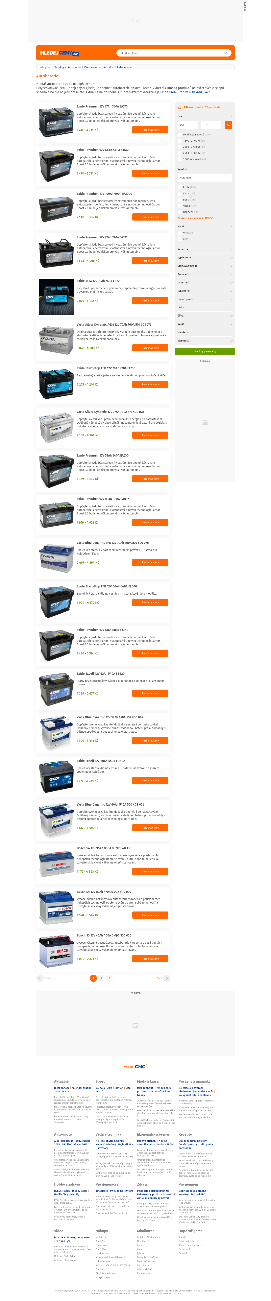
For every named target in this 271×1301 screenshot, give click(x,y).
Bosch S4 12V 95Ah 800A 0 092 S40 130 (104, 848)
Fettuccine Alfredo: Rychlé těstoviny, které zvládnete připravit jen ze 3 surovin (196, 1163)
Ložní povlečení (144, 1269)
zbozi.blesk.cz (102, 1253)
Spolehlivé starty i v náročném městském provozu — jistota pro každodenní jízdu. (117, 552)
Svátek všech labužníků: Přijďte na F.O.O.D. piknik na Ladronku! (195, 1155)
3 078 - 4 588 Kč (88, 347)
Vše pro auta (92, 67)
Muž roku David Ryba (64, 1256)
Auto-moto (74, 67)
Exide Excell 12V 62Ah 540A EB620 (101, 673)
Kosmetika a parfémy (147, 1257)
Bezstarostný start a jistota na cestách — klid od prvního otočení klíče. (121, 375)
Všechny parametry (205, 351)
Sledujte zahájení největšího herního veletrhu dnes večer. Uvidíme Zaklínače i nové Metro (197, 1209)
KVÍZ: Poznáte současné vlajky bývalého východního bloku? (73, 1201)
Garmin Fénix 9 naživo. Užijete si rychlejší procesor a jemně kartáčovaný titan (114, 1156)
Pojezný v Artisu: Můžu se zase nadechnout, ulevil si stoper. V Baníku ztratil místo (114, 1100)
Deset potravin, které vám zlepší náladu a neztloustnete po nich (153, 1205)
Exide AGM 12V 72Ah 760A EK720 (99, 280)
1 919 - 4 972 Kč (87, 522)
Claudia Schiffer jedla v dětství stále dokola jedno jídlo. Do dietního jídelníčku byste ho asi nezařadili (196, 1173)
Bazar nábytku (144, 1273)
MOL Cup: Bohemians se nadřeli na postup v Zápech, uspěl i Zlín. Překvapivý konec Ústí (113, 1119)
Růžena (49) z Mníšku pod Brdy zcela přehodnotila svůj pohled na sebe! (197, 1109)
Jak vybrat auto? (103, 1277)
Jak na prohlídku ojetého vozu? (111, 1257)
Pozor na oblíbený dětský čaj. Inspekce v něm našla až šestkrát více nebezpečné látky (156, 1152)
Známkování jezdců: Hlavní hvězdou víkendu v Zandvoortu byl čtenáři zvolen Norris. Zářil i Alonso (71, 1172)
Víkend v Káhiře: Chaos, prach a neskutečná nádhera (69, 1218)
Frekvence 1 (184, 1249)
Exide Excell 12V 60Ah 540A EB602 (101, 760)
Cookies (134, 1293)
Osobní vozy (101, 1245)
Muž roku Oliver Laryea (65, 1260)
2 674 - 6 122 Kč (87, 300)
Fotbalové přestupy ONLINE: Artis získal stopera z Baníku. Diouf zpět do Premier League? (114, 1109)
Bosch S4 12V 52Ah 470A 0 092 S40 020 (104, 891)
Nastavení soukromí (149, 1293)
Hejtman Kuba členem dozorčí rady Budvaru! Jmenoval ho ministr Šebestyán (71, 1119)
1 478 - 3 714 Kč (87, 173)
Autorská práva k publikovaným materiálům (141, 1290)
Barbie (140, 1245)
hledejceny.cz (102, 1237)
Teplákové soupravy (146, 1261)
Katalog (59, 67)
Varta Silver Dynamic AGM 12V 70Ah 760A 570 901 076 (114, 324)
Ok (228, 125)
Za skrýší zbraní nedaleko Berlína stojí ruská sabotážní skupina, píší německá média (156, 1123)
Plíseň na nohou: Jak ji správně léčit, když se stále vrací (154, 1219)
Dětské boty (143, 1265)
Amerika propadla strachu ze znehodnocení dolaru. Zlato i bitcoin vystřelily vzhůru (154, 1162)
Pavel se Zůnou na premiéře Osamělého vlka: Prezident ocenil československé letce (156, 1113)
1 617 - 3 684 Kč (87, 827)
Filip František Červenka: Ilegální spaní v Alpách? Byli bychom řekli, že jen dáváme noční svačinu (73, 1209)
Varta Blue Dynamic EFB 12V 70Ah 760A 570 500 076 (113, 542)
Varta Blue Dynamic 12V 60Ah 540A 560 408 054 (110, 804)
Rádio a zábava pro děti (190, 1245)
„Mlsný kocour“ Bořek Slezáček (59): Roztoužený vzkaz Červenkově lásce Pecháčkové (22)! (154, 1103)
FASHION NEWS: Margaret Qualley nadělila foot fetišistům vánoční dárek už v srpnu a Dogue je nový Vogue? (114, 1199)
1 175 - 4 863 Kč (87, 871)
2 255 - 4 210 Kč (87, 384)
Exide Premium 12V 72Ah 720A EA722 (102, 237)
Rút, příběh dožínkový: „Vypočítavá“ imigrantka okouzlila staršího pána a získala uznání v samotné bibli (72, 1100)
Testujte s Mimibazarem (148, 1237)
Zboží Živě (101, 1241)
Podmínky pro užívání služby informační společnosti (190, 1290)
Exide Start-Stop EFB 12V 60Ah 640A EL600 (107, 586)
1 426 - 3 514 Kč (87, 653)
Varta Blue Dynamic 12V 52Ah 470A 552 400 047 (110, 717)
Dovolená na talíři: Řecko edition (111, 1213)
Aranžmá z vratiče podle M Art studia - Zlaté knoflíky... (197, 1102)
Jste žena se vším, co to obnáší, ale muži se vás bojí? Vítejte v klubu (195, 1116)
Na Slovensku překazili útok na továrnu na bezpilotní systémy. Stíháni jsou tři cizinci (73, 1109)
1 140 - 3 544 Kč (88, 915)
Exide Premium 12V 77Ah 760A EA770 (185, 92)
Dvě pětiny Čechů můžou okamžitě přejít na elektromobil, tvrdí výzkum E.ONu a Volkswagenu (71, 1152)
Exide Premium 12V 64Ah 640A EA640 (103, 150)
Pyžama (140, 1253)
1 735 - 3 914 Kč (87, 129)
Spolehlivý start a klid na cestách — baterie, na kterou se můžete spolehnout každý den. (118, 770)
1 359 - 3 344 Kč (88, 478)
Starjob (182, 1237)
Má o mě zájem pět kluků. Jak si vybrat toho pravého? (197, 1201)
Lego (139, 1249)
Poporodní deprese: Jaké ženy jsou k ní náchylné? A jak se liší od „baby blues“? (156, 1212)
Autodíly (108, 67)
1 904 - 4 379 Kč (88, 602)
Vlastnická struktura (171, 1293)
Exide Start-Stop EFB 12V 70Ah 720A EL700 (106, 368)
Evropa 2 (183, 1253)
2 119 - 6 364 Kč (88, 217)
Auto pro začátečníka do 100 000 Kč (113, 1265)
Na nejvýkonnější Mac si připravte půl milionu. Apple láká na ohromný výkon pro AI (114, 1166)
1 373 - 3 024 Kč (87, 780)
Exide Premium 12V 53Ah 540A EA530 (103, 455)
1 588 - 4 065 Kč (88, 260)
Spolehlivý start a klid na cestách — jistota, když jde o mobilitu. (117, 594)
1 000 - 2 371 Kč (87, 958)
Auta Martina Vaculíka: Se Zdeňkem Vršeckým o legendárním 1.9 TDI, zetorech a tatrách (71, 1162)
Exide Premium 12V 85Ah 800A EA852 (103, 499)
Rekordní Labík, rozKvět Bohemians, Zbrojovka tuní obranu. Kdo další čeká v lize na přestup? (72, 1249)
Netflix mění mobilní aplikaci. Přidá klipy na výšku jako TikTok (113, 1174)
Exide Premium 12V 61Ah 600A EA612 (102, 629)
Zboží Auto (101, 1269)
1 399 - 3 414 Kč (87, 740)
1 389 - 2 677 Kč (87, 693)
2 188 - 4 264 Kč (88, 435)
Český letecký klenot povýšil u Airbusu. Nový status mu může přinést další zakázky (156, 1172)
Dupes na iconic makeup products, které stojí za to (112, 1208)
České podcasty (186, 1241)
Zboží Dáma (101, 1249)
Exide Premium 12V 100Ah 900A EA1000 (104, 193)
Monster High (143, 1241)
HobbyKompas (103, 1261)
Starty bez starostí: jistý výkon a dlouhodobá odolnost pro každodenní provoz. (121, 682)
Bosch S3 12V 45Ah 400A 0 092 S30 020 (104, 935)
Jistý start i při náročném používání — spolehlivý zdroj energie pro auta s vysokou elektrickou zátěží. (121, 290)
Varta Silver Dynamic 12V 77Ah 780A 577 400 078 (110, 411)
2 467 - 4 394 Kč (88, 562)
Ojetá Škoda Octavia (106, 1273)
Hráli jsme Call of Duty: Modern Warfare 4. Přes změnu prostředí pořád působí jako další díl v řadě (198, 1219)
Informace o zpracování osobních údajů (109, 1293)
